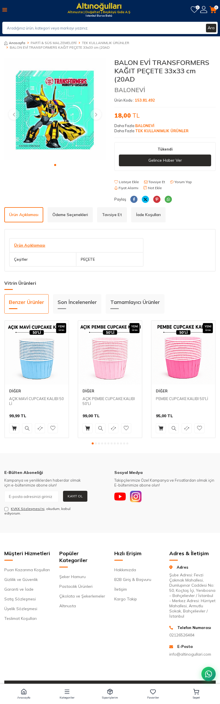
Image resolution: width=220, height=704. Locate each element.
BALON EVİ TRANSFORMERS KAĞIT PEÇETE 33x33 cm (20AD (60, 47)
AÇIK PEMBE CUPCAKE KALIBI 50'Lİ (108, 401)
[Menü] (4, 9)
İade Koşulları (148, 214)
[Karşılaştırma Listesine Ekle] (40, 428)
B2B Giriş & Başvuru (132, 579)
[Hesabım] (203, 9)
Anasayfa (17, 43)
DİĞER (15, 391)
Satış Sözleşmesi (20, 599)
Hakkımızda (125, 569)
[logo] (98, 7)
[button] (55, 165)
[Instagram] (136, 496)
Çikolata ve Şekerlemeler (82, 596)
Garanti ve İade (19, 589)
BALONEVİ (129, 90)
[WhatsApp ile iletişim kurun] (208, 674)
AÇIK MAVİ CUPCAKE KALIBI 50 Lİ (36, 401)
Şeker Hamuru (72, 576)
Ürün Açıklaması (23, 214)
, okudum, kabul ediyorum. (37, 511)
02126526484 (182, 635)
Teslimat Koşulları (20, 618)
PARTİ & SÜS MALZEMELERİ (53, 43)
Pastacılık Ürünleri (76, 586)
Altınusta (67, 605)
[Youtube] (120, 496)
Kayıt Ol (75, 496)
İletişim (120, 589)
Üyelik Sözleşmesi (20, 608)
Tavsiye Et (156, 182)
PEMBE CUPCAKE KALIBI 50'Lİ (182, 398)
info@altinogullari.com (190, 654)
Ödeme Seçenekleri (70, 214)
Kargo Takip (125, 599)
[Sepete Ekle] (14, 428)
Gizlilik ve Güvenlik (21, 579)
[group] (55, 109)
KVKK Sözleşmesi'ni (27, 509)
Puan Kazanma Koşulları (27, 569)
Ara (211, 27)
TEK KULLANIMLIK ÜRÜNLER (105, 43)
